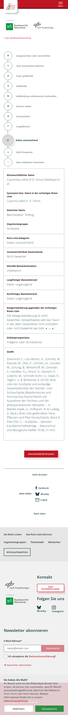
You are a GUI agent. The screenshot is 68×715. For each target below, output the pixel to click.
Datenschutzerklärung (16, 700)
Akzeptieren (49, 709)
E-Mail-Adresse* (13, 640)
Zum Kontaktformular (50, 587)
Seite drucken (39, 474)
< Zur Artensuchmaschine (17, 37)
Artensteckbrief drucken (41, 453)
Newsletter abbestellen (19, 665)
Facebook (43, 488)
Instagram (58, 611)
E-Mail (43, 499)
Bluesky (45, 493)
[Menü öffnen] (60, 4)
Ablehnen (19, 709)
